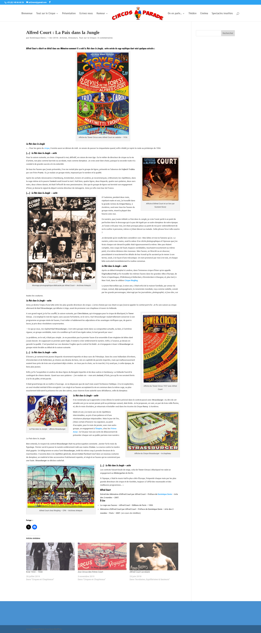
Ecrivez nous (86, 13)
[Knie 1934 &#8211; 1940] (50, 556)
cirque (47, 148)
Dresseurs (73, 38)
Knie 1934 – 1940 (34, 572)
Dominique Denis (38, 38)
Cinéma (204, 13)
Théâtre (192, 13)
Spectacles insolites (222, 13)
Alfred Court (31, 48)
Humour (101, 13)
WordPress (58, 629)
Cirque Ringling (131, 280)
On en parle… (175, 13)
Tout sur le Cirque (45, 13)
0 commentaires (105, 38)
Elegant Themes (38, 629)
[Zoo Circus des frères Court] (102, 556)
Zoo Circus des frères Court (90, 572)
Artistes (63, 38)
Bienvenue (26, 13)
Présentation (69, 13)
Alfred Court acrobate (140, 572)
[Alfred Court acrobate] (154, 556)
